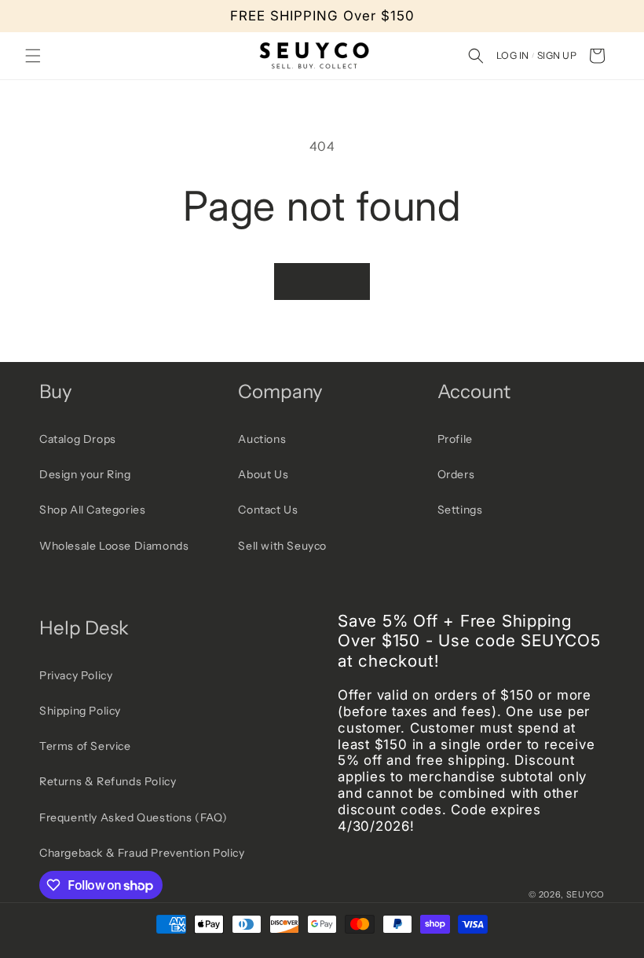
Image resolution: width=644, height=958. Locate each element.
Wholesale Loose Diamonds (113, 546)
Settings (460, 510)
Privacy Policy (75, 675)
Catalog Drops (77, 439)
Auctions (262, 439)
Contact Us (268, 510)
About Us (263, 474)
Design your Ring (85, 474)
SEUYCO (585, 894)
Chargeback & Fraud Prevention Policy (142, 853)
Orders (456, 474)
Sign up (556, 55)
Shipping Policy (80, 711)
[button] (33, 55)
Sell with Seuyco (282, 546)
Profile (455, 439)
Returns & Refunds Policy (107, 781)
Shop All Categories (92, 510)
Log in (512, 55)
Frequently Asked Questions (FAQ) (133, 817)
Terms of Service (85, 746)
